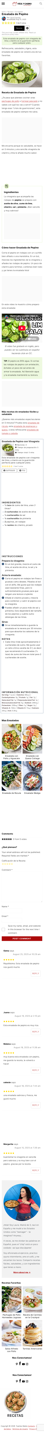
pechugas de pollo (10, 101)
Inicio (4, 12)
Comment (7, 870)
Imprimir (10, 470)
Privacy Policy (34, 1429)
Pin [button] (23, 470)
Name (5, 906)
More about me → (22, 1272)
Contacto (31, 1426)
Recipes (11, 12)
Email (5, 916)
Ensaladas (19, 12)
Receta (19, 28)
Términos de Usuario (20, 1429)
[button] (3, 23)
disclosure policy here (10, 34)
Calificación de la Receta (13, 861)
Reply (35, 973)
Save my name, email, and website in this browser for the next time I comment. (24, 929)
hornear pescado (29, 101)
